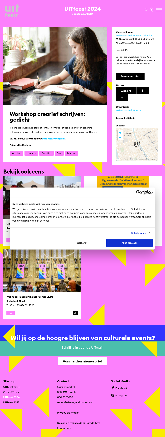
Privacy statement (68, 412)
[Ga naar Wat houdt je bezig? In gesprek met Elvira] (42, 284)
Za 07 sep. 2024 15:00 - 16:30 (134, 42)
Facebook (121, 388)
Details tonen (138, 233)
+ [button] (120, 133)
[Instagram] (122, 97)
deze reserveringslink (53, 138)
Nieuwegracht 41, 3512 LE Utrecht (136, 38)
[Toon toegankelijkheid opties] (151, 9)
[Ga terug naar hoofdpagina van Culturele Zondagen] (12, 10)
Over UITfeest (11, 392)
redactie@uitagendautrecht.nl (74, 402)
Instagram (121, 395)
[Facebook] (142, 90)
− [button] (120, 137)
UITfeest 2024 (11, 386)
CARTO (154, 159)
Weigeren (82, 242)
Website (126, 90)
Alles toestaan (129, 242)
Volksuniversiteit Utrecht (128, 110)
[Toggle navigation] (159, 10)
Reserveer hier (130, 76)
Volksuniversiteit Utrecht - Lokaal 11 (134, 35)
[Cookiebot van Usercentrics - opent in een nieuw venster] (138, 192)
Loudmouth (64, 428)
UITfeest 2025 (11, 402)
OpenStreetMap (132, 159)
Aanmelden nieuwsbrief (82, 361)
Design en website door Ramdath (77, 422)
